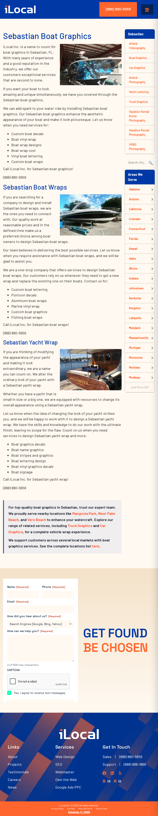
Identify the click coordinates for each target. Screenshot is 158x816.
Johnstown (136, 288)
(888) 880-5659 (118, 9)
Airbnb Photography (137, 80)
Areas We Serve (85, 808)
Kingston (135, 308)
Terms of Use (101, 808)
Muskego (134, 377)
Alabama (134, 189)
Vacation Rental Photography (139, 132)
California (135, 209)
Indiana (133, 278)
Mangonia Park (84, 513)
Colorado (135, 219)
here (95, 546)
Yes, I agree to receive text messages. (40, 693)
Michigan (135, 347)
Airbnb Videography (137, 46)
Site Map (71, 808)
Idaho (132, 258)
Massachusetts (138, 338)
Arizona (134, 199)
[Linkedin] (112, 773)
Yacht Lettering (139, 92)
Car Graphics (137, 68)
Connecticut (137, 229)
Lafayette (135, 318)
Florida (133, 239)
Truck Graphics (80, 525)
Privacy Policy (57, 808)
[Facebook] (104, 773)
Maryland (134, 328)
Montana (134, 367)
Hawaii (133, 248)
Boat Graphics (138, 58)
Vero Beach (36, 519)
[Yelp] (120, 773)
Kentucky (135, 298)
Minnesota (135, 357)
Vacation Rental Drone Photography (139, 116)
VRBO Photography (137, 147)
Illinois (133, 268)
